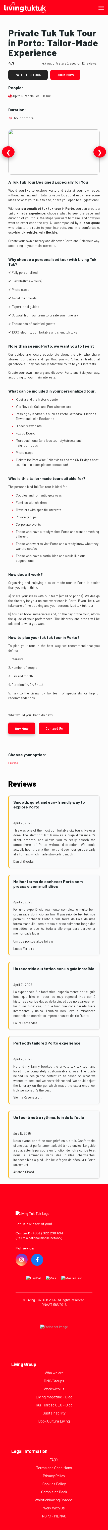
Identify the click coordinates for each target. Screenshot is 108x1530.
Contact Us (54, 728)
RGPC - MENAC (54, 1516)
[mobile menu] (101, 7)
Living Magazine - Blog (54, 1397)
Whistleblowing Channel (54, 1500)
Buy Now (22, 728)
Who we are (54, 1373)
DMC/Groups (54, 1381)
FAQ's (54, 1459)
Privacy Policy (54, 1475)
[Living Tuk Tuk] (25, 7)
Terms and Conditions (54, 1467)
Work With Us (54, 1508)
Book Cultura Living (54, 1421)
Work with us (54, 1389)
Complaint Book (54, 1492)
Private (13, 763)
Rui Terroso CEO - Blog (54, 1405)
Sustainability (54, 1413)
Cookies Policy (54, 1484)
